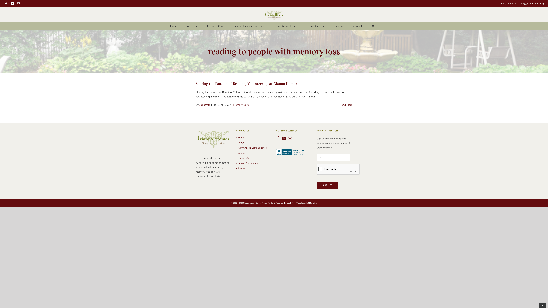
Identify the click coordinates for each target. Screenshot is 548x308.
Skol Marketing (311, 203)
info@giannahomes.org (532, 3)
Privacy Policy (289, 203)
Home (241, 137)
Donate (241, 153)
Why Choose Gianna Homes (252, 148)
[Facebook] (278, 138)
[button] (373, 26)
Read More (346, 105)
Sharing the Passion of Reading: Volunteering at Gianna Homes (246, 83)
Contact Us (243, 158)
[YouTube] (284, 138)
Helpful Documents (248, 163)
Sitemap (242, 168)
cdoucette (204, 105)
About (241, 143)
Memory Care (241, 105)
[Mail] (290, 138)
